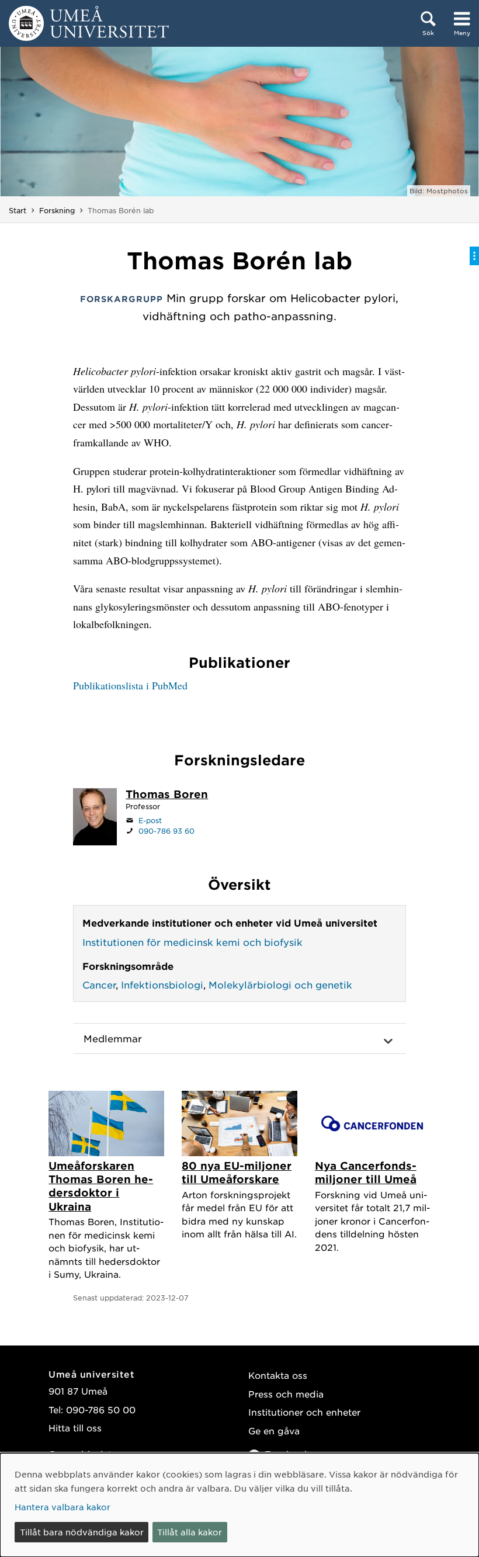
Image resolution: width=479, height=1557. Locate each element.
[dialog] (239, 1505)
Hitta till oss (75, 1427)
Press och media (286, 1393)
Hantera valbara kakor (62, 1506)
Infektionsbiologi (162, 984)
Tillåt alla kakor (189, 1532)
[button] (239, 1039)
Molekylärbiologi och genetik (280, 984)
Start (17, 210)
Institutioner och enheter (304, 1411)
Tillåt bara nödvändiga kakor (82, 1532)
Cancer (99, 984)
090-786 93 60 (166, 830)
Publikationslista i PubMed (130, 685)
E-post (150, 820)
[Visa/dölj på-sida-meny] (474, 256)
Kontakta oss (277, 1375)
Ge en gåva (274, 1430)
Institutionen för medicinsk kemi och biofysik (192, 942)
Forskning (57, 210)
